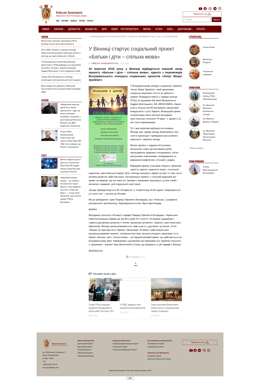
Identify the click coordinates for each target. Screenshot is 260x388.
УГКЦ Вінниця (170, 36)
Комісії (114, 29)
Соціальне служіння (208, 73)
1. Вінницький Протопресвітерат (107, 36)
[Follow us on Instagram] (210, 8)
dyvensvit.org (95, 250)
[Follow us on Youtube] (200, 8)
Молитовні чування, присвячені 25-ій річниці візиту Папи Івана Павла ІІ (59, 42)
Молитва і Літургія (207, 61)
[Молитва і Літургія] (194, 62)
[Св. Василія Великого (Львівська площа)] (194, 108)
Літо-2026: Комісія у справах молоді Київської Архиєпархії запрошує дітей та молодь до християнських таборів (61, 53)
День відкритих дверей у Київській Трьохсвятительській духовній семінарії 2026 (60, 89)
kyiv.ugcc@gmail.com (50, 368)
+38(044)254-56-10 (50, 364)
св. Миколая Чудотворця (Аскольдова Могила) (209, 135)
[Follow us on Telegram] (215, 8)
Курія (104, 29)
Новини (45, 29)
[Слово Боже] (194, 50)
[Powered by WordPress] (52, 382)
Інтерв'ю (44, 100)
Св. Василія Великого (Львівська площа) (208, 109)
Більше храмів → (197, 148)
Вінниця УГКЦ (146, 36)
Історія (158, 29)
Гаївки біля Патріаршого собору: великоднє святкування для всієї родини (61, 78)
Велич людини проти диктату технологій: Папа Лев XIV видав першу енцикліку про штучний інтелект (70, 165)
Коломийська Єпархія (155, 344)
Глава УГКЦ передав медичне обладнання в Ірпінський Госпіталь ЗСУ (101, 308)
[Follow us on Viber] (219, 8)
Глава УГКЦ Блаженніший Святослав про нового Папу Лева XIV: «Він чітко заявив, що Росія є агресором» (71, 139)
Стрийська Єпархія (120, 347)
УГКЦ (158, 36)
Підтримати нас (200, 14)
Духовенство (74, 29)
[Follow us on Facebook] (205, 8)
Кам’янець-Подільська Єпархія (159, 359)
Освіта (170, 29)
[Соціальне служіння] (194, 75)
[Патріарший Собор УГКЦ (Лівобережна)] (194, 96)
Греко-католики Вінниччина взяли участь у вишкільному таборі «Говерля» (165, 308)
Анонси (132, 36)
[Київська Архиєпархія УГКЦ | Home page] (65, 14)
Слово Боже (209, 47)
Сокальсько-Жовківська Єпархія (125, 350)
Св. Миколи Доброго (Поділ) (211, 120)
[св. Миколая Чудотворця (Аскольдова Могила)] (194, 134)
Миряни (147, 29)
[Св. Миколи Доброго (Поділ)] (194, 122)
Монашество (91, 29)
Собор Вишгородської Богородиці (210, 170)
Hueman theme (74, 382)
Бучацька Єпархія (154, 356)
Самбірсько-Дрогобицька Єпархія (125, 344)
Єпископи (58, 29)
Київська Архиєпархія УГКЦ (105, 63)
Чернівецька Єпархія (155, 347)
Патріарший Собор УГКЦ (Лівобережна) (210, 96)
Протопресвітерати (129, 29)
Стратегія (200, 29)
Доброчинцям (184, 29)
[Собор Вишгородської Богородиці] (194, 170)
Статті (44, 155)
